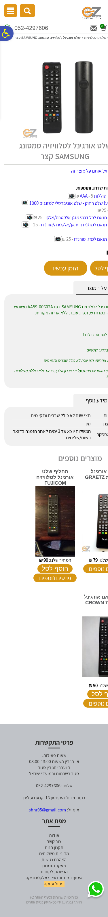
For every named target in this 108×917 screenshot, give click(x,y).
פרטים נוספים (55, 578)
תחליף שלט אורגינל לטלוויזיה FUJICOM (55, 477)
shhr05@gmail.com (47, 810)
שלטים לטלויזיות (95, 37)
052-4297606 (31, 28)
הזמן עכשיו (65, 268)
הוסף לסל (55, 568)
